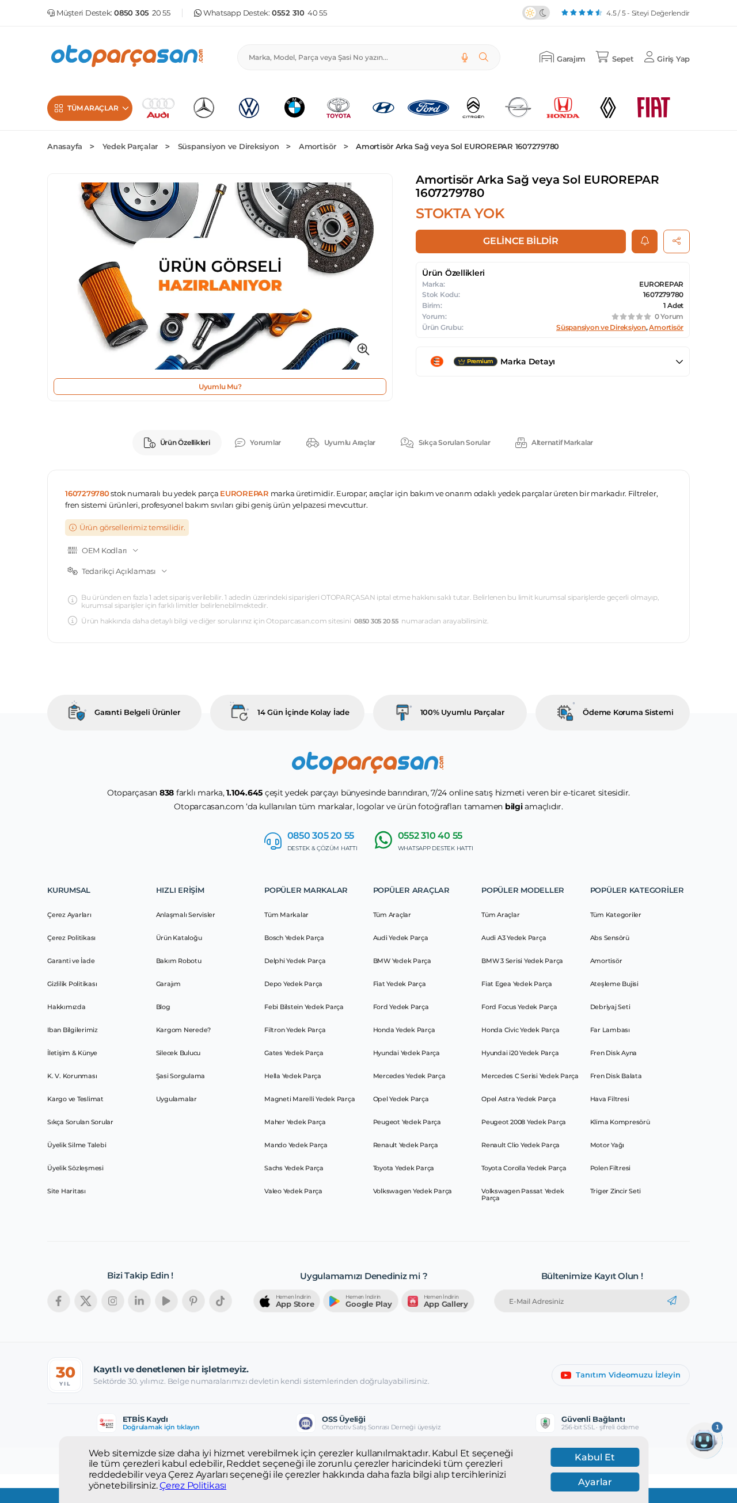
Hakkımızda (66, 1007)
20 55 (142, 13)
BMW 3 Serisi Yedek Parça (522, 961)
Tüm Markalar (286, 915)
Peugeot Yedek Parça (407, 1122)
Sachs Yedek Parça (294, 1168)
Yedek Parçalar (130, 146)
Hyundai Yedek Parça (406, 1053)
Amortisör (317, 146)
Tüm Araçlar (392, 915)
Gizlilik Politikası (72, 984)
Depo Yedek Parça (293, 984)
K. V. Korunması (72, 1076)
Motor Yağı (607, 1145)
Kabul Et (595, 1457)
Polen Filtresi (610, 1168)
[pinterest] (193, 1300)
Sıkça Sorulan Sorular (455, 442)
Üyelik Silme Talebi (76, 1145)
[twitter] (85, 1300)
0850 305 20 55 (376, 621)
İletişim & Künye (72, 1053)
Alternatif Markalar (562, 442)
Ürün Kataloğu (179, 938)
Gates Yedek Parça (294, 1053)
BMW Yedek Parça (402, 961)
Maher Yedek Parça (295, 1122)
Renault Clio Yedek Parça (520, 1145)
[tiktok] (220, 1300)
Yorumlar (265, 442)
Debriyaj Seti (610, 1007)
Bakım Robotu (179, 961)
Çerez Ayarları (69, 915)
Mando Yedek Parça (296, 1145)
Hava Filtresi (609, 1099)
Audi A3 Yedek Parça (513, 938)
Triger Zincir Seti (615, 1191)
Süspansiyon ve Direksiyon (228, 146)
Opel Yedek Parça (401, 1099)
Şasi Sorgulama (181, 1076)
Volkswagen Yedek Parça (413, 1191)
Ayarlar (595, 1482)
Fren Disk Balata (616, 1076)
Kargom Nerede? (183, 1030)
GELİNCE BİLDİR (521, 240)
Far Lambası (610, 1030)
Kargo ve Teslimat (75, 1099)
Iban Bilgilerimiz (72, 1030)
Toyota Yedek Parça (404, 1168)
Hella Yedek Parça (292, 1076)
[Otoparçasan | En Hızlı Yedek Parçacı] (127, 57)
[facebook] (58, 1300)
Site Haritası (66, 1191)
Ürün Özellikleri (185, 442)
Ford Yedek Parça (401, 1007)
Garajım (168, 984)
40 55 (299, 13)
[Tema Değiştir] (536, 13)
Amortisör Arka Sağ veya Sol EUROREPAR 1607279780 (457, 146)
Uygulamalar (176, 1099)
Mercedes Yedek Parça (409, 1076)
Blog (163, 1007)
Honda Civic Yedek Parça (520, 1030)
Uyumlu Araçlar (350, 442)
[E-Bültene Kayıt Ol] (672, 1300)
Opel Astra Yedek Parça (518, 1099)
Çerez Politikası (192, 1485)
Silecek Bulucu (178, 1053)
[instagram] (112, 1300)
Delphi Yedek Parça (295, 961)
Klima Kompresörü (620, 1122)
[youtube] (166, 1300)
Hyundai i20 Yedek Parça (520, 1053)
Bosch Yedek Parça (294, 938)
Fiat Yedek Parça (399, 984)
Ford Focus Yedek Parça (519, 1007)
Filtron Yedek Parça (294, 1030)
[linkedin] (139, 1300)
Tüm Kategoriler (615, 915)
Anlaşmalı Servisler (185, 915)
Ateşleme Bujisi (614, 984)
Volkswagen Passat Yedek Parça (522, 1194)
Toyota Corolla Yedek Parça (524, 1168)
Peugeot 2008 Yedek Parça (523, 1122)
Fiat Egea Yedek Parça (516, 984)
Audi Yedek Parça (400, 938)
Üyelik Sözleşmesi (75, 1168)
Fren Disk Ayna (613, 1053)
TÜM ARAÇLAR (92, 108)
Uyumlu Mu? (220, 386)
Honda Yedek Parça (404, 1030)
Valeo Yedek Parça (293, 1191)
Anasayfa (64, 146)
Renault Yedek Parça (405, 1145)
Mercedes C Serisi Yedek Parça (530, 1076)
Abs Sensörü (609, 938)
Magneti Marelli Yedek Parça (309, 1099)
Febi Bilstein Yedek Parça (304, 1007)
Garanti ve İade (70, 961)
